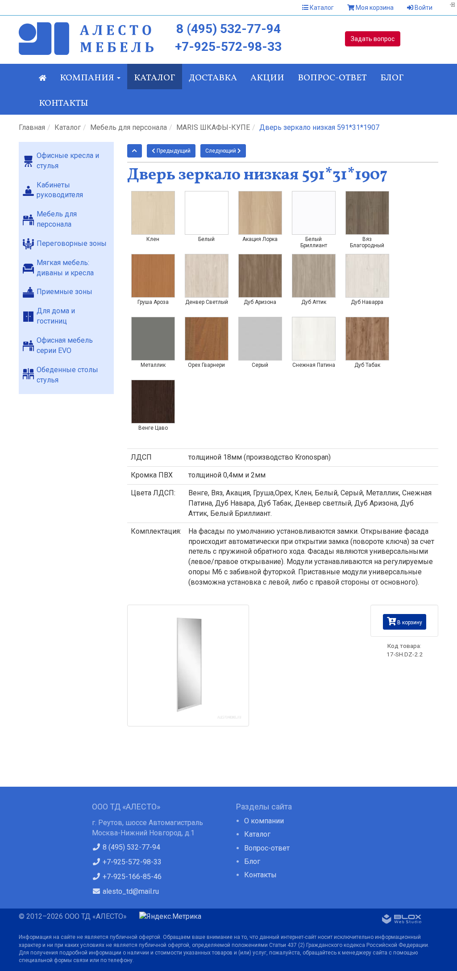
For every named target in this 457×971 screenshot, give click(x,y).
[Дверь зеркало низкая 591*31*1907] (188, 665)
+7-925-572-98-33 (228, 46)
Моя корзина (374, 7)
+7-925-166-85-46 (131, 876)
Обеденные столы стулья (67, 374)
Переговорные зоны (72, 243)
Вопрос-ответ (332, 78)
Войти (422, 7)
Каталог (321, 7)
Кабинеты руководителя (60, 190)
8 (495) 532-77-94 (228, 28)
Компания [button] (88, 78)
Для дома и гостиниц (56, 316)
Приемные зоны (64, 291)
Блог (392, 78)
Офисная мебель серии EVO (65, 345)
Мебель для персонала (128, 127)
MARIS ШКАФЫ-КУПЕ (213, 127)
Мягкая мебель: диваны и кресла (65, 267)
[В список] (134, 151)
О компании (264, 821)
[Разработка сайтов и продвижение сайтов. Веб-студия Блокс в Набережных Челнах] (401, 920)
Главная (32, 127)
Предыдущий (173, 151)
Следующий (221, 151)
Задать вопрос (373, 38)
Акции (267, 78)
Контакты (63, 103)
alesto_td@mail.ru (130, 891)
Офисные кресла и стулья (68, 160)
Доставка (213, 78)
